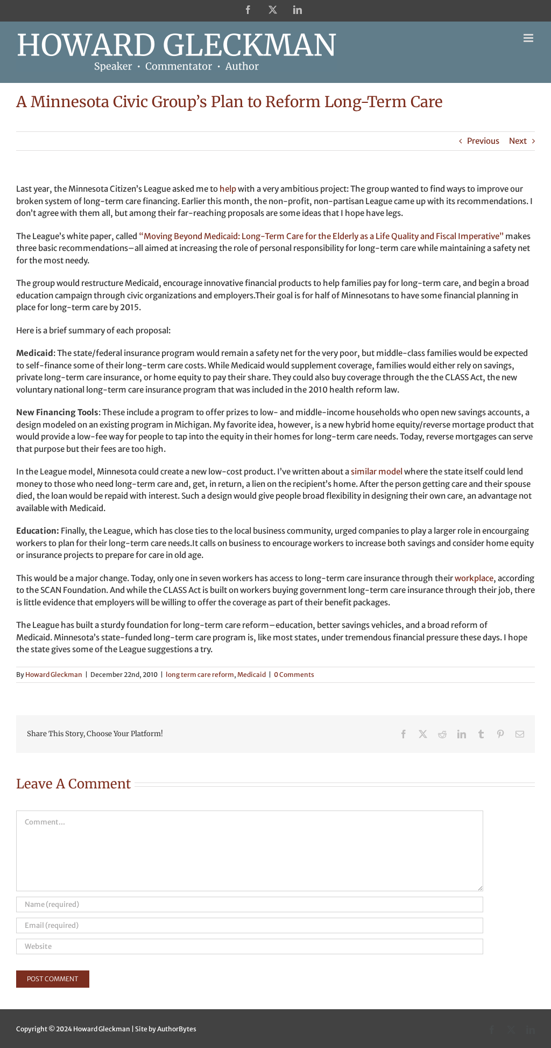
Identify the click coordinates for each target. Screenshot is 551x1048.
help (228, 189)
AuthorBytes (176, 1029)
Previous (483, 141)
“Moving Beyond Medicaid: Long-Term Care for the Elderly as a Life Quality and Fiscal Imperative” (322, 236)
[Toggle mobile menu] (529, 38)
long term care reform (200, 674)
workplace (474, 578)
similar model (377, 471)
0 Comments (294, 674)
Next (518, 141)
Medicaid (251, 674)
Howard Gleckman (53, 674)
